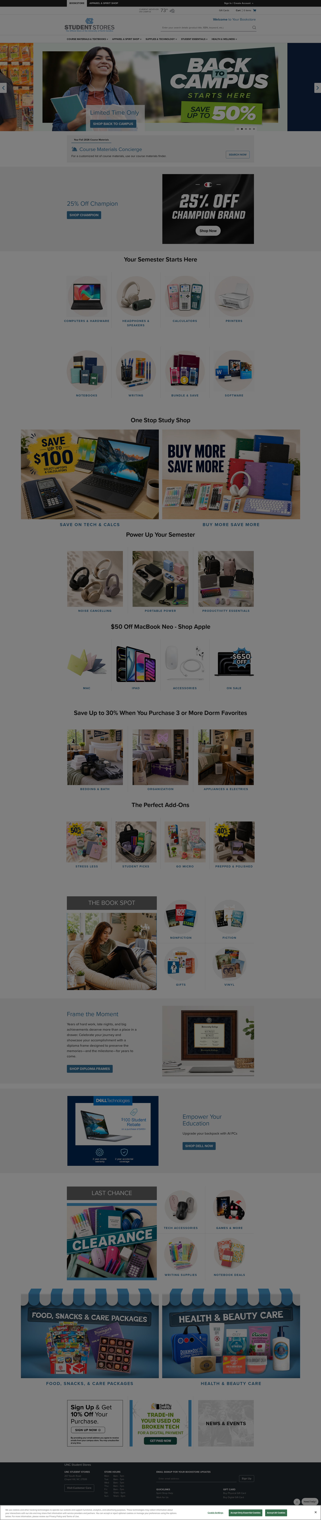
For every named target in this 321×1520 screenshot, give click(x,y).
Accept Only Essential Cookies (245, 1512)
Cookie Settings (215, 1512)
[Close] (315, 1512)
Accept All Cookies (276, 1512)
